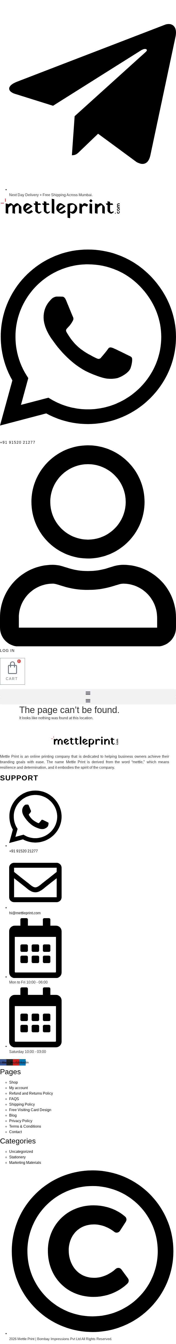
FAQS (14, 1099)
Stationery (17, 1157)
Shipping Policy (22, 1104)
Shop (13, 1082)
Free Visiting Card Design (30, 1110)
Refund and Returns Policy (31, 1093)
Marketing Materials (25, 1163)
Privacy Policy (20, 1121)
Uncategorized (21, 1152)
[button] (88, 693)
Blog (13, 1115)
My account (18, 1088)
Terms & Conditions (25, 1126)
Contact (15, 1132)
